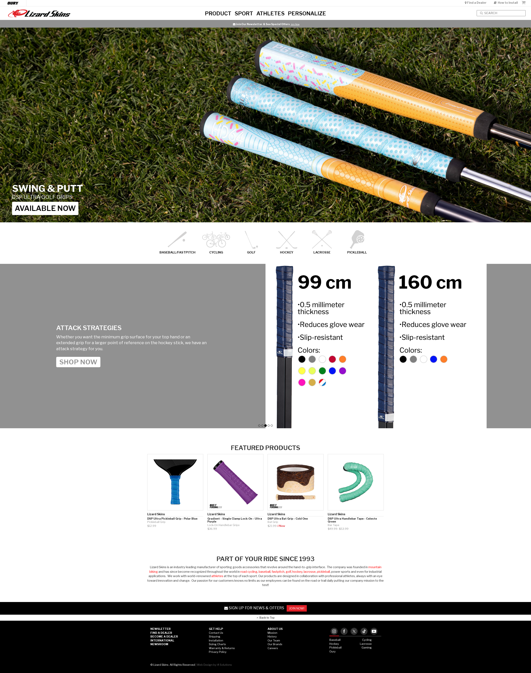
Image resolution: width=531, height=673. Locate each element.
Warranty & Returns (222, 648)
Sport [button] (244, 13)
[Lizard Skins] (88, 14)
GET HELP (216, 628)
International (162, 640)
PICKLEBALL (357, 252)
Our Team (274, 640)
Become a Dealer (164, 636)
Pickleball (335, 647)
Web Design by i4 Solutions (214, 664)
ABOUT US (275, 628)
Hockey (334, 643)
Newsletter (160, 628)
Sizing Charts (217, 644)
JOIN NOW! (296, 608)
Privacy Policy (218, 651)
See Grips (298, 24)
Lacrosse (366, 643)
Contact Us (216, 632)
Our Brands (275, 644)
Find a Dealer (476, 2)
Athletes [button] (270, 13)
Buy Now (32, 208)
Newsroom (159, 644)
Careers (273, 648)
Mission (272, 632)
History (272, 636)
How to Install (507, 2)
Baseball (335, 639)
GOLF (251, 252)
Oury (332, 651)
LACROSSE (321, 252)
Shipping (214, 636)
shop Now (78, 359)
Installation (216, 640)
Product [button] (218, 13)
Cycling (367, 639)
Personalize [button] (307, 13)
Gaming (367, 647)
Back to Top (266, 617)
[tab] (334, 631)
